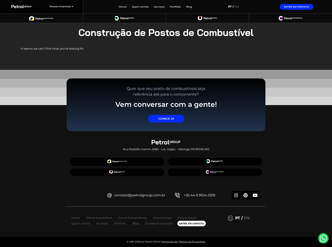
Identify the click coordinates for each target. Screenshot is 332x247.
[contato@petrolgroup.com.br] (109, 195)
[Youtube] (255, 195)
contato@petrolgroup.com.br (139, 195)
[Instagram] (236, 195)
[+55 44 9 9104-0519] (177, 195)
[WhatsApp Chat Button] (323, 238)
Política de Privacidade (192, 241)
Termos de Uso (169, 241)
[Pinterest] (245, 195)
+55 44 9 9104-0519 (199, 195)
